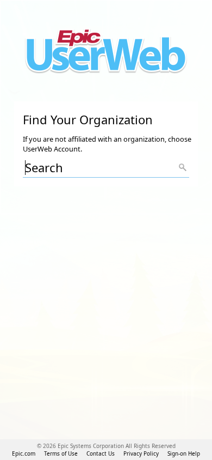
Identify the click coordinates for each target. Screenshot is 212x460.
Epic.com (23, 453)
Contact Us (100, 453)
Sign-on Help (183, 453)
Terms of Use (61, 453)
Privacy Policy (141, 453)
